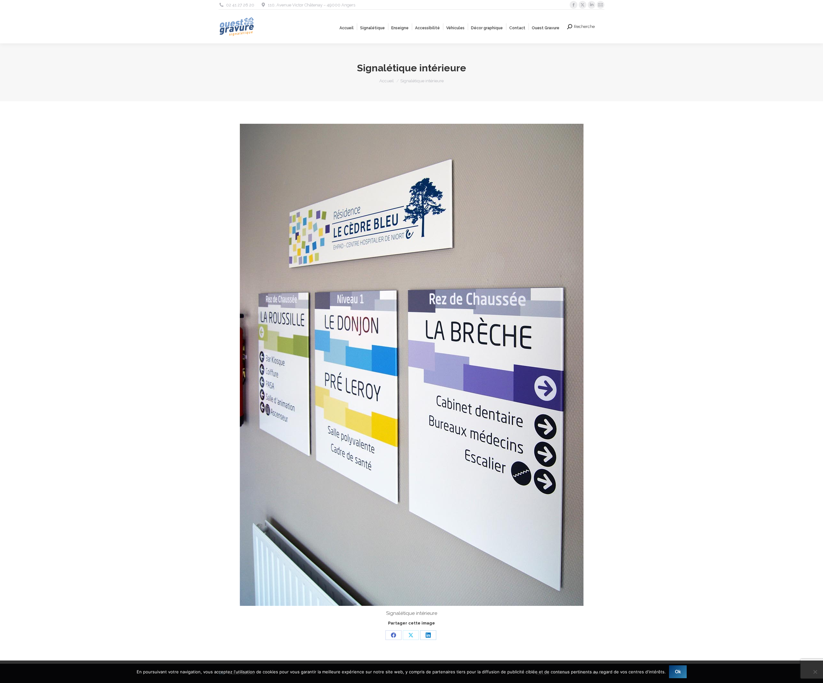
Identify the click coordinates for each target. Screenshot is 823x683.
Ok (678, 671)
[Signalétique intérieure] (411, 365)
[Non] (815, 672)
